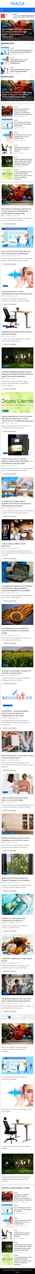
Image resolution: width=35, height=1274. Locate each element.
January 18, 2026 (19, 116)
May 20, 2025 (11, 508)
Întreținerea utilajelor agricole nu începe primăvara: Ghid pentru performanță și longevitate (23, 111)
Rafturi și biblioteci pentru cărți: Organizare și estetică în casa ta (16, 839)
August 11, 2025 (13, 39)
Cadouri (5, 750)
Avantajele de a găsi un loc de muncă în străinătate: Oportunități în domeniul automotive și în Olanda (17, 588)
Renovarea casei (8, 705)
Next (24, 1017)
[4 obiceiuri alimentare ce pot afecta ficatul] (17, 944)
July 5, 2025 (18, 166)
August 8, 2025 (19, 140)
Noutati (4, 28)
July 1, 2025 (10, 423)
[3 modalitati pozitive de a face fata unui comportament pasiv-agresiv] (17, 984)
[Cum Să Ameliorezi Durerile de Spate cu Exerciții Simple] (17, 783)
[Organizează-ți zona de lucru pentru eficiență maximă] (5, 70)
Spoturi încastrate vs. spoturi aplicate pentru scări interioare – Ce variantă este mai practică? (17, 461)
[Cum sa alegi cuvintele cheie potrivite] (17, 529)
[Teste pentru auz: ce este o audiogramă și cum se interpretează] (5, 60)
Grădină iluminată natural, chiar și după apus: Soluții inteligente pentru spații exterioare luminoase (23, 162)
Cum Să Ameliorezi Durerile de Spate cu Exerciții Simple (15, 799)
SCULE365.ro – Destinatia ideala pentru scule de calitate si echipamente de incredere (15, 713)
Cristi (4, 39)
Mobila (15, 832)
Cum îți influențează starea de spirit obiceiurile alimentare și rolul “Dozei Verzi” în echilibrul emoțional (23, 175)
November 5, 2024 (14, 718)
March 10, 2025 (13, 548)
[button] (2, 10)
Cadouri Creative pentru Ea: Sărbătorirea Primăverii (13, 919)
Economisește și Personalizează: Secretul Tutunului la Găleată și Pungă (15, 630)
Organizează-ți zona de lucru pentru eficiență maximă (20, 70)
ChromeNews (25, 1270)
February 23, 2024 (14, 882)
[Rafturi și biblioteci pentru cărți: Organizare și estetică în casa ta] (17, 824)
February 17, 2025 (12, 635)
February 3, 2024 (13, 923)
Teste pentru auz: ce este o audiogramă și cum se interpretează (19, 61)
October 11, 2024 (13, 760)
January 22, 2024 (12, 1003)
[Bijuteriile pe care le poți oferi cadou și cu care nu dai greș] (17, 741)
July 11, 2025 (15, 73)
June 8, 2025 (11, 465)
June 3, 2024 (11, 842)
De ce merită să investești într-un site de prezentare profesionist (16, 34)
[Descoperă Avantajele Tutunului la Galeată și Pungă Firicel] (17, 656)
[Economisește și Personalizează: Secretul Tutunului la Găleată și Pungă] (17, 614)
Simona (5, 548)
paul (4, 215)
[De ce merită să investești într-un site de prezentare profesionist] (5, 51)
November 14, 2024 (13, 675)
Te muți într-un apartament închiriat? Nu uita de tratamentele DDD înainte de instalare (16, 503)
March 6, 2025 (11, 593)
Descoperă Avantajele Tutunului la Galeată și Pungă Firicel (16, 672)
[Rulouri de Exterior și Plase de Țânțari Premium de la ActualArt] (17, 864)
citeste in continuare (9, 224)
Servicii (15, 495)
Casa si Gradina (8, 495)
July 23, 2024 (11, 802)
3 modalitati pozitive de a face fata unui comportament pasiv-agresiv (16, 1000)
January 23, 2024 (12, 963)
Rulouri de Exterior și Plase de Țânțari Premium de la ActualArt (16, 879)
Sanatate (16, 169)
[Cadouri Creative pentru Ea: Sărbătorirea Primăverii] (17, 904)
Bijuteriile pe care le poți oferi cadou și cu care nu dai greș (17, 756)
